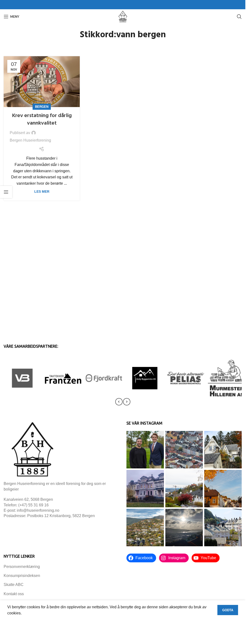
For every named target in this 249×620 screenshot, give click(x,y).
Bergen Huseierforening (30, 140)
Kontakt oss (14, 594)
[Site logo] (123, 16)
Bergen (41, 107)
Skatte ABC (14, 585)
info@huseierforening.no (38, 510)
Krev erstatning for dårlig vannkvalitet (42, 119)
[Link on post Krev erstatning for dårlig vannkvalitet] (42, 81)
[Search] (239, 16)
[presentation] (119, 402)
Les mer (41, 191)
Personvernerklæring (22, 567)
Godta (227, 610)
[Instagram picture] (145, 449)
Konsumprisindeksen (22, 576)
